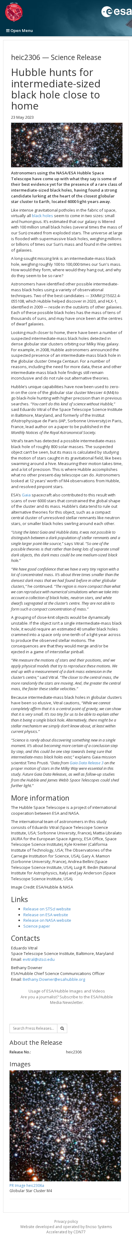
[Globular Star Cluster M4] (66, 145)
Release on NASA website (47, 920)
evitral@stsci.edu (39, 959)
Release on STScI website (47, 909)
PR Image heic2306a (27, 1185)
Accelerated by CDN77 (66, 1232)
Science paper (36, 926)
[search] (62, 1028)
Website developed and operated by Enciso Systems (66, 1226)
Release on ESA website (45, 914)
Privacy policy (66, 1221)
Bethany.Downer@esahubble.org (54, 979)
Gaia (26, 495)
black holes (42, 215)
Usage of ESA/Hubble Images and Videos (67, 991)
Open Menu (21, 30)
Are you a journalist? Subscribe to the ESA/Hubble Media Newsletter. (67, 999)
